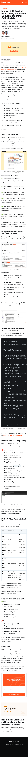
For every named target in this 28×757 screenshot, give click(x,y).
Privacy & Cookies (19, 744)
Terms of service (9, 744)
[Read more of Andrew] (6, 33)
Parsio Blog (5, 2)
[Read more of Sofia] (3, 33)
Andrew (7, 36)
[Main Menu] (26, 2)
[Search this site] (23, 2)
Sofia (3, 36)
